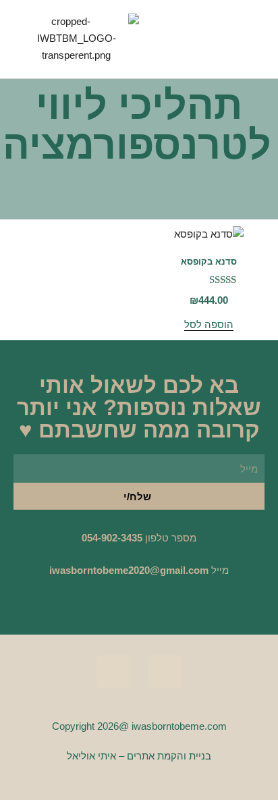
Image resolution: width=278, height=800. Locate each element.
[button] (202, 39)
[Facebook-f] (165, 672)
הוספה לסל (208, 324)
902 (109, 537)
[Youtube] (113, 672)
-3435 (129, 537)
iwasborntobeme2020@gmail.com (128, 570)
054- (91, 537)
